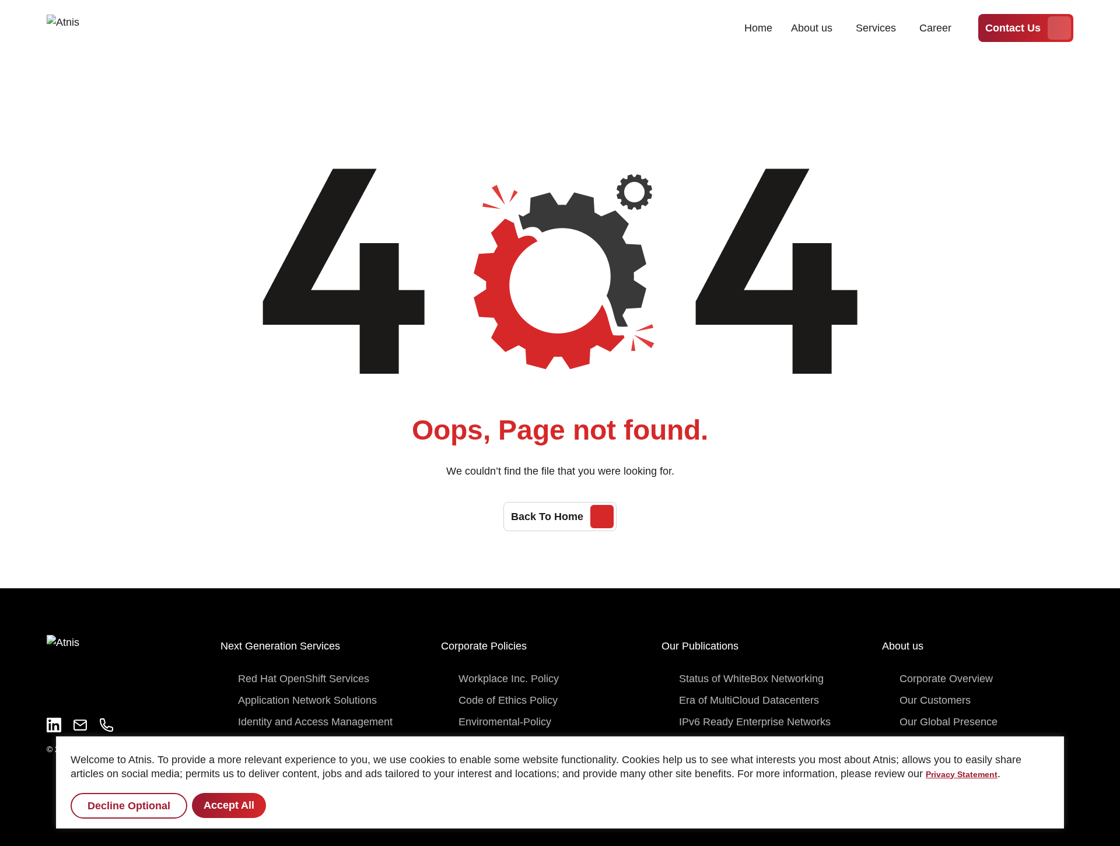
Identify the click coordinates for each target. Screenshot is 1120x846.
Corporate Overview (946, 678)
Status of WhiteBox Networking (751, 678)
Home (758, 28)
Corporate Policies (484, 646)
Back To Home (547, 516)
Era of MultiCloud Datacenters (749, 700)
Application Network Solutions (307, 700)
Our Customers (935, 700)
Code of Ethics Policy (508, 700)
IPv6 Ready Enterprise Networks (755, 722)
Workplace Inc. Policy (509, 678)
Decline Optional (129, 806)
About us (811, 28)
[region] (560, 782)
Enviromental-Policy (505, 722)
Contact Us (1013, 28)
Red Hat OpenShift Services (303, 678)
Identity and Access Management (315, 722)
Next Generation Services (280, 646)
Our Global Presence (949, 722)
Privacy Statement (962, 774)
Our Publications (700, 646)
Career (935, 28)
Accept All (229, 805)
